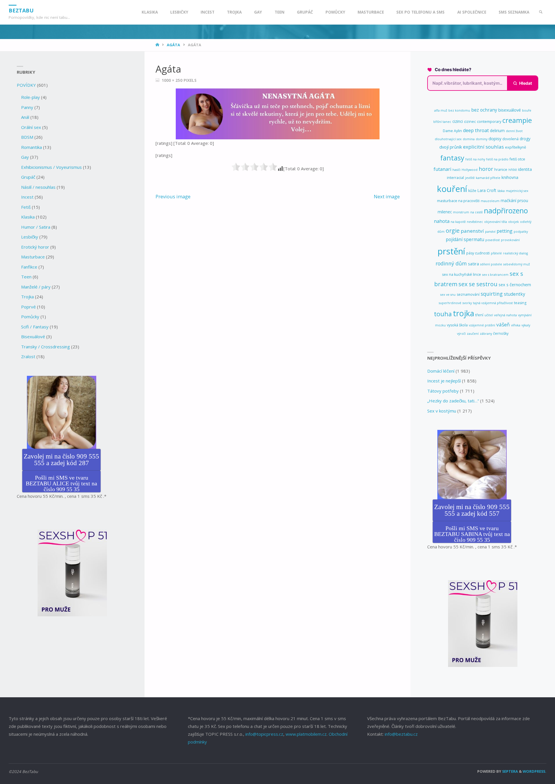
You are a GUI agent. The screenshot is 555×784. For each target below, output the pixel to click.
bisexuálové (509, 110)
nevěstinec (475, 222)
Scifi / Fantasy (35, 327)
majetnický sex (517, 191)
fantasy (452, 157)
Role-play (30, 97)
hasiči (456, 170)
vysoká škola (457, 325)
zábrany (486, 334)
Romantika (31, 147)
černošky (500, 333)
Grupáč (28, 177)
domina (469, 139)
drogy (525, 138)
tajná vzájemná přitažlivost (493, 303)
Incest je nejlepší (444, 381)
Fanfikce (29, 267)
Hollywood (470, 170)
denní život (514, 131)
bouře (526, 110)
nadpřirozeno (506, 210)
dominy (481, 139)
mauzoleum (490, 201)
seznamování (468, 294)
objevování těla (495, 222)
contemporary (489, 121)
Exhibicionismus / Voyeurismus (51, 167)
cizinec (470, 121)
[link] (541, 12)
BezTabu (21, 10)
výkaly (525, 325)
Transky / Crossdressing (45, 347)
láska (501, 191)
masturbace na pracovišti (458, 200)
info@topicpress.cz (264, 734)
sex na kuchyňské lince (461, 274)
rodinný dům (451, 263)
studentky (514, 294)
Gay (25, 157)
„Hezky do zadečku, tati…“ (453, 401)
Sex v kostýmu (441, 411)
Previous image (173, 196)
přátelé (496, 253)
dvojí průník (450, 147)
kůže (472, 190)
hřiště (512, 170)
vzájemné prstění (482, 325)
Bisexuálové (33, 336)
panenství (472, 231)
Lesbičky (29, 237)
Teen (26, 277)
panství (490, 232)
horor (486, 168)
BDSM (27, 137)
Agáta (173, 44)
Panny (27, 107)
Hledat (525, 83)
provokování (510, 240)
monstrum (461, 212)
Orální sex (31, 127)
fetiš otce (517, 159)
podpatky (521, 232)
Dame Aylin (452, 130)
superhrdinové (450, 303)
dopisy (495, 138)
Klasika (28, 217)
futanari (442, 169)
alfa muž (440, 110)
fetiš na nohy (475, 159)
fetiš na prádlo (497, 159)
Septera (509, 771)
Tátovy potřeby (443, 391)
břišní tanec (442, 122)
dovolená (510, 138)
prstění (451, 251)
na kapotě (458, 222)
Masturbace (33, 257)
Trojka (27, 296)
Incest (27, 197)
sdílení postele (491, 264)
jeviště (470, 178)
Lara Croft (487, 190)
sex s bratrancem (495, 275)
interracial (455, 177)
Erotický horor (35, 247)
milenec (445, 212)
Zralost (28, 356)
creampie (517, 120)
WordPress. (534, 771)
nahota (441, 221)
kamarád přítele (488, 178)
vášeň (503, 324)
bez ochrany (484, 110)
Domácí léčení (440, 371)
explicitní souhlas (483, 146)
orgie (453, 230)
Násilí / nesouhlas (38, 187)
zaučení (473, 334)
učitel (488, 315)
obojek (513, 222)
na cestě (476, 212)
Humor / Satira (35, 227)
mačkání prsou (514, 200)
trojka (463, 313)
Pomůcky (30, 316)
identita (525, 169)
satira (473, 264)
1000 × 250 (173, 80)
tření (479, 315)
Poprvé (28, 307)
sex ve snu (448, 295)
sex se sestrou (477, 284)
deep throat (476, 130)
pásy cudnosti (478, 253)
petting (505, 231)
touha (443, 314)
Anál (25, 117)
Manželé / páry (36, 287)
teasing (520, 302)
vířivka (515, 325)
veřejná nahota (505, 315)
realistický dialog (515, 253)
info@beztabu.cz (401, 734)
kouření (452, 189)
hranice (500, 169)
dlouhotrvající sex (448, 139)
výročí (461, 334)
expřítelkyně (515, 147)
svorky (467, 303)
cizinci (457, 121)
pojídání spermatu (465, 239)
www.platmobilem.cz (306, 734)
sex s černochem (515, 284)
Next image (387, 196)
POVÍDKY (26, 85)
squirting (492, 293)
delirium (497, 130)
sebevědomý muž (516, 264)
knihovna (510, 177)
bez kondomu (459, 110)
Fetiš (26, 207)
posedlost (492, 240)
